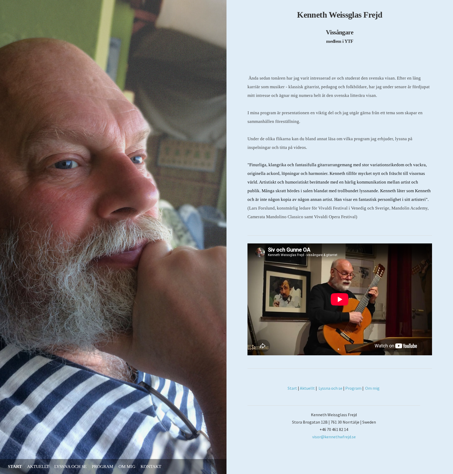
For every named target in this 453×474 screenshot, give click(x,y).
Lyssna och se (70, 466)
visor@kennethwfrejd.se (334, 436)
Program (102, 466)
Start (15, 466)
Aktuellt (38, 466)
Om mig (126, 466)
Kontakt (151, 466)
